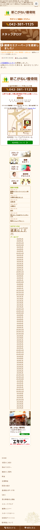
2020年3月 (20, 267)
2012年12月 (20, 389)
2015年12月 (20, 329)
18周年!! (13, 206)
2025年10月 (20, 245)
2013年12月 (20, 375)
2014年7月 (20, 360)
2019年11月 (20, 271)
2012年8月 (20, 395)
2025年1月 (20, 247)
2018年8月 (20, 284)
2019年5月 (20, 278)
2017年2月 (20, 307)
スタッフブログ (7, 504)
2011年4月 (20, 403)
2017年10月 (20, 294)
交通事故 (5, 481)
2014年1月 (20, 372)
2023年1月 (20, 255)
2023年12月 (20, 253)
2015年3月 (20, 346)
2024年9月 (20, 249)
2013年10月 (20, 379)
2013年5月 (20, 383)
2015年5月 (20, 344)
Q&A (4, 495)
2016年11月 (20, 311)
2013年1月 (20, 387)
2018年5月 (20, 286)
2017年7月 (20, 296)
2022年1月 (20, 261)
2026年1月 (20, 241)
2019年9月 (20, 276)
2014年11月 (20, 352)
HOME (4, 458)
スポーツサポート (8, 513)
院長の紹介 (6, 486)
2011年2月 (20, 407)
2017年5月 (20, 300)
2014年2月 (20, 370)
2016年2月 (20, 325)
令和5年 (12, 202)
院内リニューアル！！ (17, 221)
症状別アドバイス (8, 518)
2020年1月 (20, 269)
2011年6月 (20, 401)
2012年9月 (20, 393)
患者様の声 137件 (8, 490)
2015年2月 (20, 348)
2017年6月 (20, 298)
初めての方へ (7, 467)
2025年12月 (20, 243)
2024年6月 (20, 251)
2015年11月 (20, 331)
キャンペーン (14, 228)
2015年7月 (20, 340)
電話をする (11, 528)
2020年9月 (20, 265)
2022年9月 (20, 257)
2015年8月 (20, 337)
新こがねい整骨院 (22, 58)
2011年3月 (20, 405)
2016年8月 (20, 315)
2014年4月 (20, 366)
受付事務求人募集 (8, 499)
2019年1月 (20, 280)
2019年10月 (20, 274)
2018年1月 (20, 288)
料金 (3, 476)
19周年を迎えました (16, 197)
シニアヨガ (23, 228)
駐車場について (7, 522)
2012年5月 (20, 397)
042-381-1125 (21, 24)
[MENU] (36, 4)
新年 (11, 210)
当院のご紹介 (7, 462)
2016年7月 (20, 317)
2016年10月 (20, 313)
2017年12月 (20, 290)
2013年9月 (20, 381)
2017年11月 (20, 292)
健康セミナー (18, 232)
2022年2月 (20, 259)
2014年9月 (20, 356)
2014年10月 (20, 354)
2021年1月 (20, 263)
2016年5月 (20, 321)
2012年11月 (20, 391)
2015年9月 (20, 335)
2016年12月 (20, 309)
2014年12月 (20, 350)
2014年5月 (20, 364)
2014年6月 (20, 362)
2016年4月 (20, 323)
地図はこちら (24, 434)
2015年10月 (20, 333)
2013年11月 (20, 377)
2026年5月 (20, 239)
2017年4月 (20, 302)
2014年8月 (20, 358)
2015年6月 (20, 342)
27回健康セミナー (8, 63)
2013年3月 (20, 385)
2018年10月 (20, 282)
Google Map (31, 108)
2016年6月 (20, 319)
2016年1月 (20, 327)
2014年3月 (20, 368)
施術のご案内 (7, 472)
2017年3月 (20, 305)
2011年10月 (20, 399)
